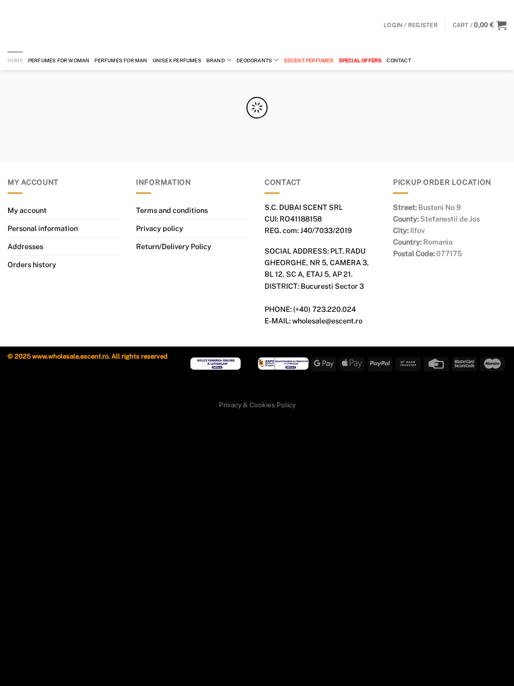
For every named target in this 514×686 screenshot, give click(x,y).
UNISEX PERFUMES (177, 60)
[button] (479, 25)
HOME (15, 60)
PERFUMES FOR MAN (120, 60)
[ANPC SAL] (283, 363)
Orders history (32, 264)
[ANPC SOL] (215, 363)
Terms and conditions (172, 210)
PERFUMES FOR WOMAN (59, 60)
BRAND (215, 60)
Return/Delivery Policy (173, 246)
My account (27, 210)
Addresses (25, 246)
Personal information (43, 228)
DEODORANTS (254, 60)
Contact (399, 60)
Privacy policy (159, 228)
